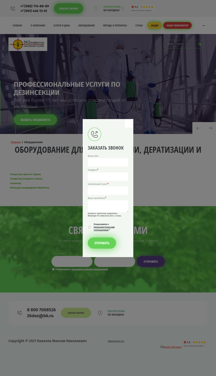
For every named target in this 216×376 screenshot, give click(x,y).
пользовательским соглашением (104, 229)
